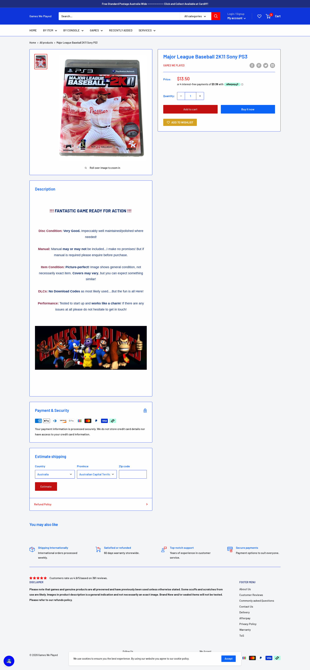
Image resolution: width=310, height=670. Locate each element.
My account (235, 18)
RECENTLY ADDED (120, 30)
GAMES (94, 30)
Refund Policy (42, 504)
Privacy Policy (248, 624)
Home (32, 42)
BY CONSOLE (71, 30)
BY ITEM (48, 30)
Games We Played (174, 65)
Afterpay (244, 618)
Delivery (244, 612)
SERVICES (145, 30)
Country (40, 466)
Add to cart (190, 109)
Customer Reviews (251, 594)
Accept (228, 658)
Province (82, 466)
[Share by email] (272, 65)
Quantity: (169, 96)
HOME (33, 30)
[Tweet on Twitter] (265, 65)
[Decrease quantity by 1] (181, 96)
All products (46, 42)
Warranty (245, 629)
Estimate (46, 486)
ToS (241, 635)
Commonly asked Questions (256, 600)
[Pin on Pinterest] (258, 65)
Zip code (124, 466)
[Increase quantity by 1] (200, 96)
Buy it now (247, 109)
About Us (245, 589)
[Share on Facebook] (252, 65)
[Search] (215, 16)
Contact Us (246, 606)
